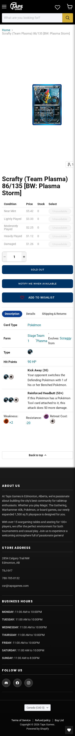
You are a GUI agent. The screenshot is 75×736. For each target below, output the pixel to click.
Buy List (59, 720)
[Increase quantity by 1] (24, 257)
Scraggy (65, 338)
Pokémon (34, 325)
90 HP (32, 362)
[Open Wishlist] (69, 730)
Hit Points (10, 362)
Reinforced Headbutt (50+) (45, 393)
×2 (11, 422)
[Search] (67, 17)
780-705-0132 (11, 578)
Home (6, 30)
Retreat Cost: (59, 416)
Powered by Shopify (37, 728)
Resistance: (34, 418)
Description (12, 313)
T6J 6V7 (7, 570)
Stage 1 (32, 338)
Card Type (10, 325)
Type (7, 352)
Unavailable (59, 211)
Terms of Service (21, 720)
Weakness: (11, 416)
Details (30, 313)
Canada (36, 707)
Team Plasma (41, 338)
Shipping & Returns (54, 313)
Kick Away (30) (38, 370)
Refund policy (42, 720)
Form (7, 338)
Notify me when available (37, 283)
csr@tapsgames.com (15, 585)
